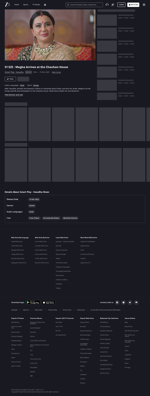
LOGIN (121, 5)
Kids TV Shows (16, 366)
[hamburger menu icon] (144, 5)
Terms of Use (67, 310)
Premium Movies (36, 318)
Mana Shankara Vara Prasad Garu (39, 345)
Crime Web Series (41, 242)
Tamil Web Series (17, 246)
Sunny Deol (104, 352)
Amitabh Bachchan (106, 365)
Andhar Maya (84, 339)
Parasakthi (33, 367)
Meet (13, 349)
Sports (25, 5)
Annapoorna (15, 353)
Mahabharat (15, 322)
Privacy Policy (52, 310)
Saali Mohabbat (35, 328)
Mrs (31, 351)
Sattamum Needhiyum (87, 242)
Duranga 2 (83, 362)
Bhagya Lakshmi (16, 345)
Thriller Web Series (41, 258)
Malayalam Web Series (18, 263)
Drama (36, 85)
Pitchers (82, 383)
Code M (83, 258)
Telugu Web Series (17, 254)
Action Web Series (41, 250)
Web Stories (129, 327)
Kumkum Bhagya (16, 336)
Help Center (39, 310)
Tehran (32, 336)
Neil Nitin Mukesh (106, 356)
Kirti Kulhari (104, 360)
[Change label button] (113, 5)
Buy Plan (134, 5)
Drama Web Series (41, 254)
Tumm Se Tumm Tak (16, 327)
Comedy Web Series (41, 246)
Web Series (56, 72)
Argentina (128, 355)
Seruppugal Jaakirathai (63, 271)
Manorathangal (61, 254)
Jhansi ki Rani (15, 332)
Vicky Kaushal (104, 348)
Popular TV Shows (17, 318)
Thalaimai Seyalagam (63, 267)
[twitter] (129, 302)
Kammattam (60, 275)
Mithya (58, 258)
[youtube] (136, 302)
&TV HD (58, 331)
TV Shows (36, 5)
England (127, 359)
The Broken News (61, 263)
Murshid (58, 246)
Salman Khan (104, 335)
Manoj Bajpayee (105, 339)
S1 (6, 67)
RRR (31, 376)
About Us (26, 310)
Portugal (127, 367)
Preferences (81, 310)
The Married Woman (87, 254)
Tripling (58, 288)
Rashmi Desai (104, 373)
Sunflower (59, 284)
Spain (126, 351)
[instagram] (123, 302)
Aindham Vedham (61, 280)
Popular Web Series (87, 318)
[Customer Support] (107, 5)
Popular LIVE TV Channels (65, 318)
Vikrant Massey (105, 327)
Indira (13, 358)
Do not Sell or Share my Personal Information (105, 310)
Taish (82, 250)
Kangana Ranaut (105, 369)
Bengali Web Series (17, 250)
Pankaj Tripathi (105, 343)
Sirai (31, 355)
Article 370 (33, 363)
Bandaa (32, 372)
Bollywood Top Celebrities (109, 318)
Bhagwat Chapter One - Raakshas (37, 323)
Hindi (22, 85)
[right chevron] (147, 124)
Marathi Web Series (17, 258)
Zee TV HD (59, 327)
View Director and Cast (14, 95)
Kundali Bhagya (16, 341)
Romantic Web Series (42, 263)
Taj (81, 370)
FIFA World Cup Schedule (130, 341)
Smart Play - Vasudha (14, 72)
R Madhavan (104, 322)
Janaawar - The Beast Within (65, 242)
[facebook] (117, 302)
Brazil (126, 363)
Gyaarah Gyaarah (61, 250)
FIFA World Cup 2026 (131, 331)
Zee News (59, 322)
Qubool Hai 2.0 (85, 263)
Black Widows (84, 358)
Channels (14, 310)
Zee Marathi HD (61, 335)
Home (16, 5)
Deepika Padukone (106, 331)
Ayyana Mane (84, 246)
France (127, 346)
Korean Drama (16, 362)
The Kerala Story (35, 359)
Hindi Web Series (16, 242)
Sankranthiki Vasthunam (38, 341)
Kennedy (33, 332)
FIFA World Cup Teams (130, 336)
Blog (126, 322)
